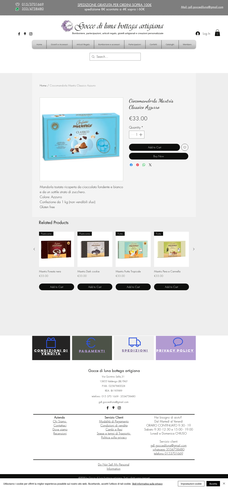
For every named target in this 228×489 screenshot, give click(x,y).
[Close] (224, 483)
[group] (114, 261)
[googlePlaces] (25, 34)
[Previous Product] (34, 249)
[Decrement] (132, 134)
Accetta (213, 483)
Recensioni (60, 433)
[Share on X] (150, 165)
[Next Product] (194, 249)
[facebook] (19, 34)
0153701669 (174, 453)
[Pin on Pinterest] (138, 165)
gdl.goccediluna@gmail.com (114, 402)
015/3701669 (33, 4)
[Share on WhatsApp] (144, 165)
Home (43, 85)
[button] (217, 32)
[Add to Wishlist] (184, 147)
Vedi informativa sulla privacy (147, 483)
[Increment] (141, 134)
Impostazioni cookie (191, 483)
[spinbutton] (136, 134)
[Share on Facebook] (131, 165)
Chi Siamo (60, 421)
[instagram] (31, 34)
